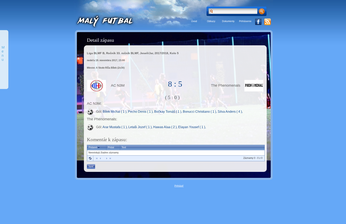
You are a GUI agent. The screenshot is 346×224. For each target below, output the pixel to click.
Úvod (194, 21)
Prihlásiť (179, 185)
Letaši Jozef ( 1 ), (140, 127)
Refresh (90, 158)
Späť (91, 166)
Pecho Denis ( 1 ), (141, 111)
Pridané (93, 147)
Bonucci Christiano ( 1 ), (200, 111)
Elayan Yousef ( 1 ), (192, 127)
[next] (107, 158)
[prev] (100, 158)
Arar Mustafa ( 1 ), (115, 127)
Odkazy (211, 21)
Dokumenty (228, 21)
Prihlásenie (245, 21)
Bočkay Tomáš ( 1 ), (168, 111)
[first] (97, 158)
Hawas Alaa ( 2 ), (165, 127)
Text (124, 147)
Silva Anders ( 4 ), (230, 111)
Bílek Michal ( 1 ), (115, 111)
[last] (110, 158)
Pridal (111, 147)
